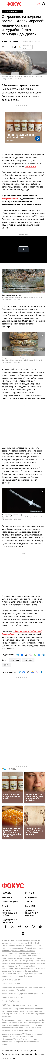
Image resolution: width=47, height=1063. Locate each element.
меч (6, 665)
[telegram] (19, 926)
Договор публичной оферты (31, 913)
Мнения (29, 893)
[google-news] (40, 926)
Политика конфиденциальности (17, 1054)
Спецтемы (31, 897)
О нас (5, 906)
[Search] (44, 4)
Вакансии (30, 906)
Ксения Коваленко (10, 41)
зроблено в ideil (9, 1058)
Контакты (39, 1054)
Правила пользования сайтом (9, 913)
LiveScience (30, 166)
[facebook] (5, 926)
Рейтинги (7, 897)
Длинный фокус (11, 901)
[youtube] (26, 926)
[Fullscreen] (42, 272)
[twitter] (12, 926)
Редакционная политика (10, 921)
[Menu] (3, 4)
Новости (6, 893)
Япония (15, 660)
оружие (29, 660)
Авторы (29, 901)
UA (38, 4)
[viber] (33, 926)
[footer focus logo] (13, 885)
